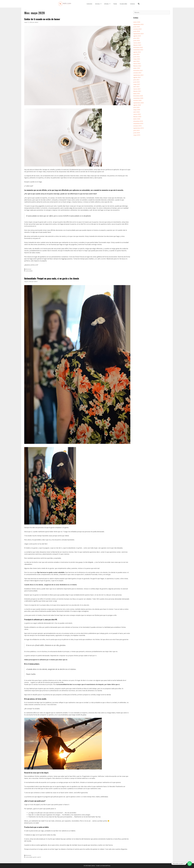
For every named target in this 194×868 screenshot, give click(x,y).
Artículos (106, 4)
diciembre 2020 (138, 96)
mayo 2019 (136, 135)
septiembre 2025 (138, 24)
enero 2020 (136, 119)
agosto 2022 (137, 52)
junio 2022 (136, 57)
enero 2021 (136, 93)
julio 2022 (136, 54)
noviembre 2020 (138, 98)
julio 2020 (136, 107)
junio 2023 (136, 40)
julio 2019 (136, 130)
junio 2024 (136, 31)
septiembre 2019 (138, 128)
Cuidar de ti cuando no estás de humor (42, 19)
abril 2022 (136, 61)
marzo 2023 (137, 43)
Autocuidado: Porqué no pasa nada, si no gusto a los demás (51, 278)
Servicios (97, 4)
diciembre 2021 (138, 70)
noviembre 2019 (138, 123)
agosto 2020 (137, 105)
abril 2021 (136, 86)
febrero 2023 (137, 45)
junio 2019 (136, 133)
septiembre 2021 (138, 75)
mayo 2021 (136, 84)
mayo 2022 (136, 59)
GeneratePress (106, 865)
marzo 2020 (137, 114)
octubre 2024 (137, 29)
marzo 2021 (137, 89)
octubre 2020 (137, 100)
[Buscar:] (151, 12)
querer (39, 857)
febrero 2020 (137, 116)
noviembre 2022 (138, 50)
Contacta (132, 4)
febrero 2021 (137, 91)
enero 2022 (136, 68)
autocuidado (29, 271)
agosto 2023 (137, 36)
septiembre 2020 (138, 103)
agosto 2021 (137, 77)
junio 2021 (136, 82)
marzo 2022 (137, 63)
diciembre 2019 (138, 121)
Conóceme (89, 4)
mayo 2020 (136, 110)
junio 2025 (136, 27)
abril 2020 (136, 112)
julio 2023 (136, 38)
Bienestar (28, 269)
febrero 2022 (137, 66)
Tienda (115, 4)
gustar (35, 857)
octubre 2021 (137, 73)
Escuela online (123, 4)
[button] (138, 3)
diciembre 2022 (138, 47)
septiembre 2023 (138, 33)
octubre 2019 (137, 126)
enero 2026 (136, 22)
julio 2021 (136, 80)
